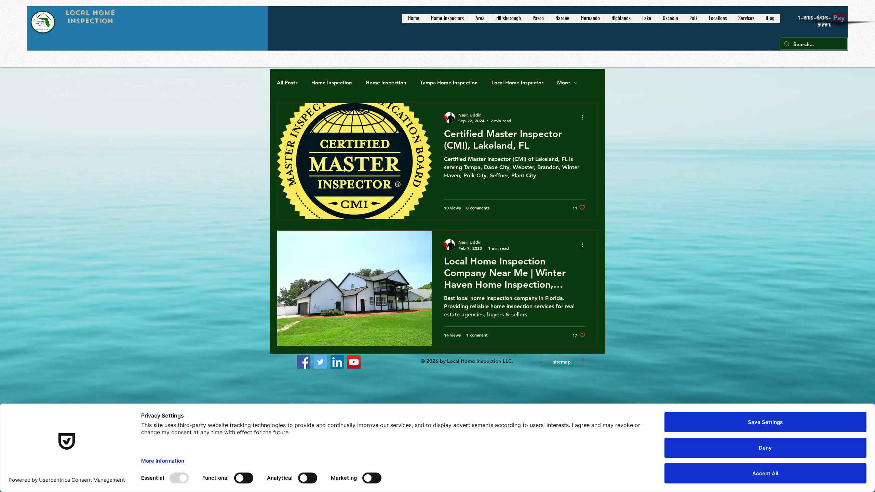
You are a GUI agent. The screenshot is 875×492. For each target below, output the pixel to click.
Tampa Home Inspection (449, 82)
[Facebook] (303, 362)
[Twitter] (320, 362)
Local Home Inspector (517, 82)
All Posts (287, 82)
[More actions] (584, 117)
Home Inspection (331, 82)
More (563, 82)
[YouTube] (354, 362)
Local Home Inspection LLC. (480, 361)
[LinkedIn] (337, 362)
